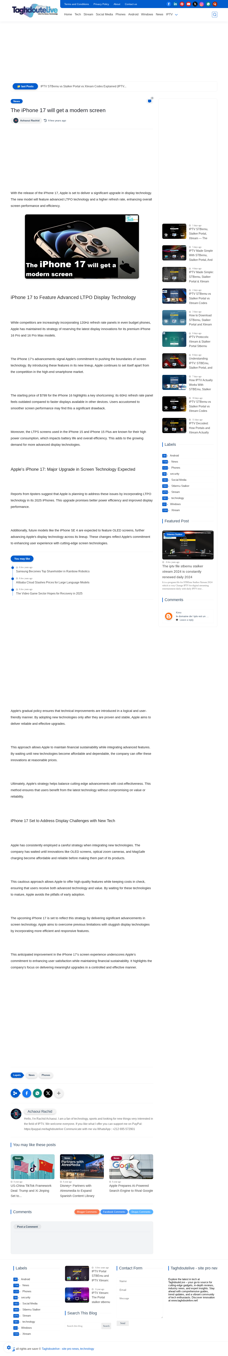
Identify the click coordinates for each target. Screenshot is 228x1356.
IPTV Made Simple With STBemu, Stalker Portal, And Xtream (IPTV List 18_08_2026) (201, 255)
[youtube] (188, 4)
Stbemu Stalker (176, 485)
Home (68, 14)
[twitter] (195, 4)
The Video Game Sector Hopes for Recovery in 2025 (49, 593)
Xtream (171, 510)
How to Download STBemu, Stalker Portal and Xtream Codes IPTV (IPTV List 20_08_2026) (201, 320)
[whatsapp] (208, 4)
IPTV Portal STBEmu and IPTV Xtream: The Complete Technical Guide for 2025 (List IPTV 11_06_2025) (101, 1276)
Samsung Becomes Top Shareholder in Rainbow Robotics (53, 571)
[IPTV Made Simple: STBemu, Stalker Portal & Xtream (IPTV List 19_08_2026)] (174, 274)
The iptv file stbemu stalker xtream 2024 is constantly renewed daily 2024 (182, 571)
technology (173, 497)
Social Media (104, 14)
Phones (121, 14)
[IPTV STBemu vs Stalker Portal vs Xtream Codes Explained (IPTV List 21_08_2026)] (174, 296)
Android (133, 14)
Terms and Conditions (76, 4)
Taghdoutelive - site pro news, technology (68, 1348)
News (159, 14)
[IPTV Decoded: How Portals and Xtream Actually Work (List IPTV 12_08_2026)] (174, 425)
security (171, 473)
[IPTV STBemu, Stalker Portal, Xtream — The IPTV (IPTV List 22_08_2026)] (174, 231)
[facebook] (168, 4)
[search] (214, 14)
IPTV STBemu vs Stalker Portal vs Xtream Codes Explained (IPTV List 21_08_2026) (200, 298)
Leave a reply (187, 620)
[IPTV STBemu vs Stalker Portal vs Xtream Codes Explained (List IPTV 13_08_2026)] (174, 403)
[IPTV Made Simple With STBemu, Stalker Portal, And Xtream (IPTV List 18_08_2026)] (174, 252)
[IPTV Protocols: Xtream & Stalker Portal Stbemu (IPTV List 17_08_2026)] (174, 339)
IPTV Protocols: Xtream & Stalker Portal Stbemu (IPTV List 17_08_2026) (199, 342)
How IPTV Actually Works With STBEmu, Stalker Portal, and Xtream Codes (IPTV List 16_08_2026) (201, 385)
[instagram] (201, 4)
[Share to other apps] (58, 1093)
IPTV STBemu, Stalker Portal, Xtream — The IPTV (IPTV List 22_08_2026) (199, 234)
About (117, 4)
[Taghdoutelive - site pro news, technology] (35, 10)
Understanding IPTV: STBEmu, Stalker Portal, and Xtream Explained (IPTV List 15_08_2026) (200, 363)
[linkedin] (175, 4)
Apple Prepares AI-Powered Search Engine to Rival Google (131, 1188)
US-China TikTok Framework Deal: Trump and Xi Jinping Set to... (31, 1191)
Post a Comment (27, 1226)
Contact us (131, 4)
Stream (88, 14)
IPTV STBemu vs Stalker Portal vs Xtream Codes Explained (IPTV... (83, 86)
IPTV (169, 14)
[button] (26, 1093)
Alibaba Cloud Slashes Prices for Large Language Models (52, 582)
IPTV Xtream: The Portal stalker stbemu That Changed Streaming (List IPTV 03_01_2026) (101, 1298)
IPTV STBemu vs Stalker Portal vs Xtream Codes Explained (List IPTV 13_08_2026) (201, 406)
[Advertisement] (114, 54)
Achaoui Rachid (30, 120)
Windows (147, 14)
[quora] (215, 4)
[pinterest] (182, 4)
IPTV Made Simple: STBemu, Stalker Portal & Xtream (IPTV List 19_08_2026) (201, 277)
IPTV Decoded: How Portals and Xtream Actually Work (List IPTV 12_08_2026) (199, 428)
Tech (78, 14)
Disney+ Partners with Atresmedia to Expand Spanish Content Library (77, 1191)
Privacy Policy (101, 4)
